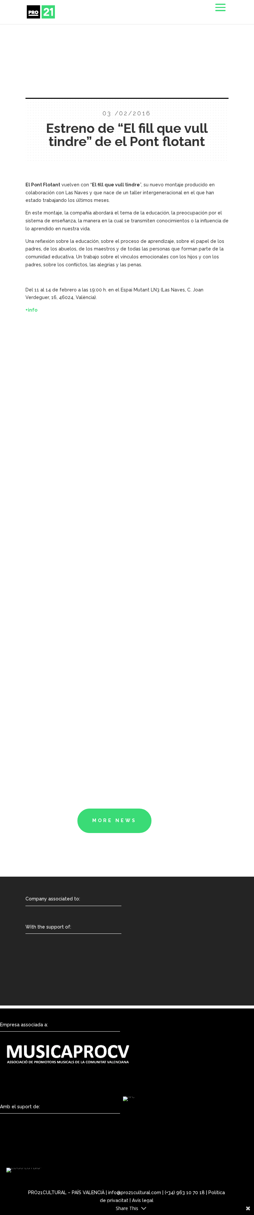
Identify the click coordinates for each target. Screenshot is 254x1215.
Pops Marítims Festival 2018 (90, 731)
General (38, 472)
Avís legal (142, 1200)
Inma (43, 564)
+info (31, 310)
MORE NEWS (114, 820)
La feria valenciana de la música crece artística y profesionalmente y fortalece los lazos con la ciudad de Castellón (113, 505)
